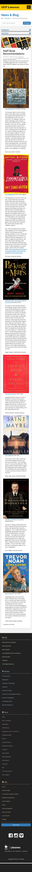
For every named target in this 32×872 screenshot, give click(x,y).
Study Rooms (5, 679)
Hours (3, 717)
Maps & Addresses (6, 756)
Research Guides (6, 656)
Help (5, 782)
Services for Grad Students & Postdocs (11, 694)
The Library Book (9, 394)
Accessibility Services (7, 701)
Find (5, 638)
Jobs (3, 767)
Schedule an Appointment (8, 797)
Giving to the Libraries (7, 746)
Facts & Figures (5, 774)
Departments (5, 724)
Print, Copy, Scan (6, 676)
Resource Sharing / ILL (7, 705)
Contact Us (4, 749)
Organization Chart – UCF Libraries (10, 731)
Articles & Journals (6, 646)
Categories (5, 30)
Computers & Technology (8, 683)
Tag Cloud (4, 33)
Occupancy (4, 764)
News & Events (5, 753)
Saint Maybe (8, 455)
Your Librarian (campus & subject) (10, 794)
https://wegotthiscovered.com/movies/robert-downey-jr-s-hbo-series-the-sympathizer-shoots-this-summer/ (16, 251)
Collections (11, 57)
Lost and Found (5, 815)
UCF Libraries (10, 7)
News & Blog (10, 15)
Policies (4, 738)
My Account (16, 825)
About (6, 712)
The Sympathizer (9, 194)
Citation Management (7, 808)
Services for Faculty (7, 690)
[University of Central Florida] (13, 2)
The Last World (9, 109)
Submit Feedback (6, 801)
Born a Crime (8, 593)
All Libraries (6, 57)
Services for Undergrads (8, 697)
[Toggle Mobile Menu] (30, 2)
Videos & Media (6, 649)
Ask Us (3, 786)
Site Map (4, 819)
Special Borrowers (6, 742)
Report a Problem (6, 812)
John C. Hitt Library (19, 57)
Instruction (4, 687)
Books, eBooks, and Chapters (9, 642)
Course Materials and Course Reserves (11, 653)
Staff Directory (5, 727)
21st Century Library (7, 771)
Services (6, 671)
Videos (3, 805)
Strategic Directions (7, 735)
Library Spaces (5, 760)
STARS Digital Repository (8, 664)
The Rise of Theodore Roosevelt (13, 519)
